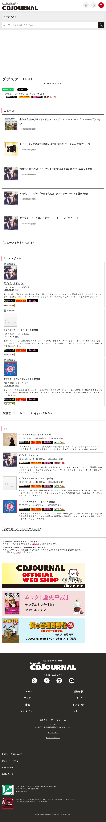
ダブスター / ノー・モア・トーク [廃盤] (21, 329)
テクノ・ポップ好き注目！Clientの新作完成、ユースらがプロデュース (54, 144)
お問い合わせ (7, 774)
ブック (27, 697)
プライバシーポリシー (11, 760)
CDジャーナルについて (12, 754)
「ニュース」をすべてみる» (18, 242)
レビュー (78, 711)
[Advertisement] (53, 52)
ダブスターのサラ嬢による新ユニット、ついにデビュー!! (48, 218)
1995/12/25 (9, 385)
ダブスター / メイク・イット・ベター (34, 434)
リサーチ (78, 697)
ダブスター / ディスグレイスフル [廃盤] (22, 379)
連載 (27, 704)
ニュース (27, 691)
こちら (35, 543)
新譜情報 (78, 691)
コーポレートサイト (53, 738)
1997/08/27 (9, 290)
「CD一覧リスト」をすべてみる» (21, 528)
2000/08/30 (53, 438)
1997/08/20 (9, 336)
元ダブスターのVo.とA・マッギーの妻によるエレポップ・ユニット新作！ (56, 168)
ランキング (78, 704)
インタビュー (27, 711)
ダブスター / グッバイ (13, 283)
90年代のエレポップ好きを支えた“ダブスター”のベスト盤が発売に (54, 193)
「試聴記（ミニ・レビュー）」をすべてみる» (27, 413)
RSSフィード (8, 767)
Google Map (53, 733)
